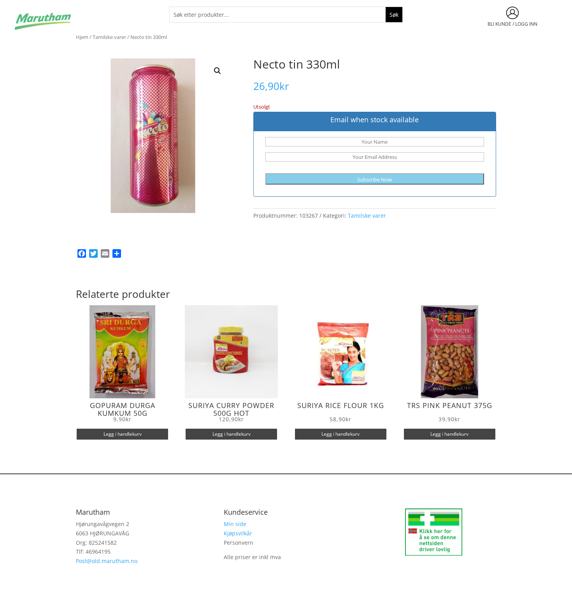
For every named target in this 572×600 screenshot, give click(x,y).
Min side (235, 524)
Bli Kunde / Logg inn (512, 24)
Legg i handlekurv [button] (123, 434)
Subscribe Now (374, 179)
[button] (218, 71)
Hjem (82, 36)
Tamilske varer (109, 36)
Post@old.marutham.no (106, 561)
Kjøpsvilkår (238, 533)
